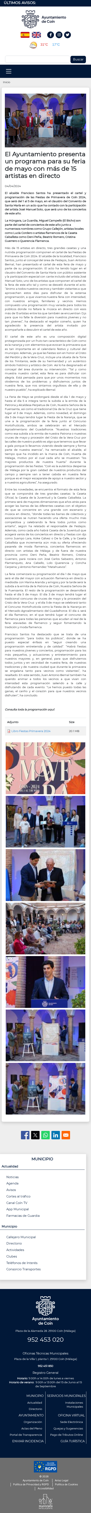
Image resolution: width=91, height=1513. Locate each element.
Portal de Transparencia (26, 1434)
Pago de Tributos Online (66, 1434)
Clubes (11, 1256)
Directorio (14, 1243)
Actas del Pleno (31, 1428)
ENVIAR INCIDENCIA (28, 1441)
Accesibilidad (46, 1488)
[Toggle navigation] (8, 71)
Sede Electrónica (71, 1422)
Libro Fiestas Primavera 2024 (31, 731)
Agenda (12, 1183)
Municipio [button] (9, 1226)
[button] (45, 120)
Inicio (6, 82)
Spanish (25, 33)
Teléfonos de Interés (21, 1263)
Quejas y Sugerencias (68, 1428)
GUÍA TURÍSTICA (73, 1441)
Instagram (61, 39)
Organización (33, 1422)
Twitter (68, 39)
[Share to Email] (66, 1135)
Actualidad (34, 1402)
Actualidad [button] (10, 1166)
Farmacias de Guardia (23, 1216)
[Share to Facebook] (25, 1135)
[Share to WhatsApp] (45, 1135)
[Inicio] (45, 19)
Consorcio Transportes (23, 1269)
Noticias (12, 1177)
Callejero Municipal (21, 1237)
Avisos (11, 1190)
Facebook (52, 39)
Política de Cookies (66, 1484)
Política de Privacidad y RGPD (31, 1484)
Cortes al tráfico (18, 1196)
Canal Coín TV (16, 1203)
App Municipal (17, 1209)
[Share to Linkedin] (55, 1135)
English (36, 33)
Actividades (15, 1250)
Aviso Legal (61, 1480)
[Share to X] (35, 1135)
